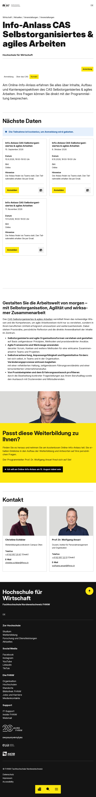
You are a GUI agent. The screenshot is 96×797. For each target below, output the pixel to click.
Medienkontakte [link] (11, 698)
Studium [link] (7, 631)
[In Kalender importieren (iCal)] (41, 190)
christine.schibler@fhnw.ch (16, 563)
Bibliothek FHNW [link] (12, 691)
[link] (11, 5)
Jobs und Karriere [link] (12, 694)
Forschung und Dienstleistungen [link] (20, 638)
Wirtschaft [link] (7, 17)
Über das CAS (22, 77)
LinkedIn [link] (7, 664)
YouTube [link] (7, 661)
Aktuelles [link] (18, 17)
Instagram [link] (8, 658)
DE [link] (92, 5)
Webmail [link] (7, 718)
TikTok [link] (6, 668)
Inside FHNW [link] (10, 714)
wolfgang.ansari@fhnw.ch (63, 566)
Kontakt (34, 77)
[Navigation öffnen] (56, 789)
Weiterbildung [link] (10, 634)
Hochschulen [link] (10, 684)
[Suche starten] (48, 789)
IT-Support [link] (8, 711)
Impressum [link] (7, 778)
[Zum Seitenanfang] (89, 591)
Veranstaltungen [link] (31, 17)
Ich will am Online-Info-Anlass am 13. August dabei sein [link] (34, 469)
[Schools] (39, 789)
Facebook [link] (8, 654)
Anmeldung (87, 69)
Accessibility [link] (8, 782)
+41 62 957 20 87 (13, 554)
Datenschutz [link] (8, 774)
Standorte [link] (8, 688)
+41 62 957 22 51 (60, 557)
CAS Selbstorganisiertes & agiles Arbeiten (30, 319)
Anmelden (12, 190)
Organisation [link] (9, 681)
